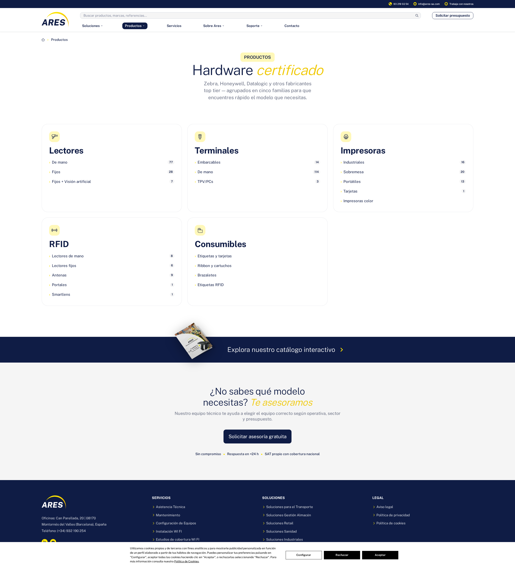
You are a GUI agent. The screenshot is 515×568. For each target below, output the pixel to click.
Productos (133, 26)
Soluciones (91, 26)
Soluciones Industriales (284, 539)
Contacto (291, 26)
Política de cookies (390, 523)
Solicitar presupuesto (453, 15)
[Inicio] (43, 39)
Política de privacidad (393, 515)
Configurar (303, 555)
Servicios (174, 26)
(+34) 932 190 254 (71, 531)
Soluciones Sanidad (281, 531)
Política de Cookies (186, 561)
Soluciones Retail (279, 523)
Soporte (253, 26)
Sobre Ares (212, 26)
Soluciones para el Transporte (289, 507)
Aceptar (380, 555)
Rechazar (342, 555)
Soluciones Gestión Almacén (288, 515)
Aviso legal (384, 507)
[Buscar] (417, 15)
